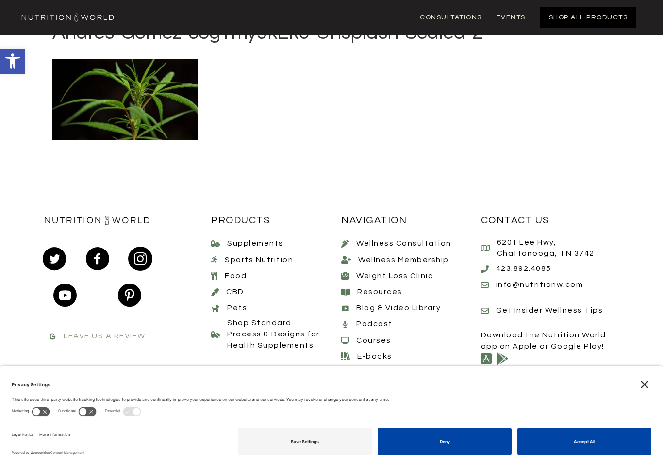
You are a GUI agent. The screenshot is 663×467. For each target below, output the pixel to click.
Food (236, 276)
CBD (235, 292)
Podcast (374, 324)
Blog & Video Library (398, 308)
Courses (373, 340)
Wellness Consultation (403, 243)
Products (240, 220)
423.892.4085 (523, 268)
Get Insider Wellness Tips (549, 310)
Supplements (255, 243)
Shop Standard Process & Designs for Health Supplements (273, 334)
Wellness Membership (403, 260)
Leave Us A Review (105, 336)
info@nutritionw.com (539, 284)
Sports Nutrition (259, 260)
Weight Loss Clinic (394, 276)
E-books (374, 356)
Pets (237, 308)
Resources (379, 292)
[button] (12, 61)
